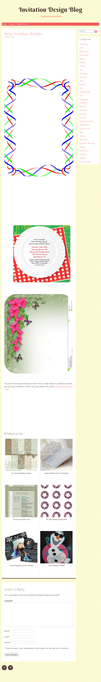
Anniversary (83, 44)
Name (6, 631)
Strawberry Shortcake (87, 143)
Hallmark (82, 107)
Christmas (82, 77)
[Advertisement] (38, 58)
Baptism (82, 59)
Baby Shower (84, 51)
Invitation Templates (86, 121)
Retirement (83, 140)
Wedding (82, 158)
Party (81, 132)
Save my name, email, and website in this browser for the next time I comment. (37, 648)
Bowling (82, 66)
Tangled (82, 147)
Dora (81, 88)
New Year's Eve (84, 129)
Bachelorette (83, 55)
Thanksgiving (83, 151)
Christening (83, 73)
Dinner (81, 81)
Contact (12, 24)
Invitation (82, 118)
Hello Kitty (82, 114)
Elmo (81, 96)
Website (7, 642)
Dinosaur (82, 84)
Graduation (83, 103)
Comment (8, 601)
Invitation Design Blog (50, 10)
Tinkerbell (82, 154)
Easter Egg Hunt (84, 92)
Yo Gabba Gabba (85, 162)
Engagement (83, 99)
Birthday (82, 62)
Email (6, 637)
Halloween (83, 110)
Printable (82, 136)
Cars (81, 70)
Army (81, 48)
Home (5, 24)
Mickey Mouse (84, 125)
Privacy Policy (22, 24)
